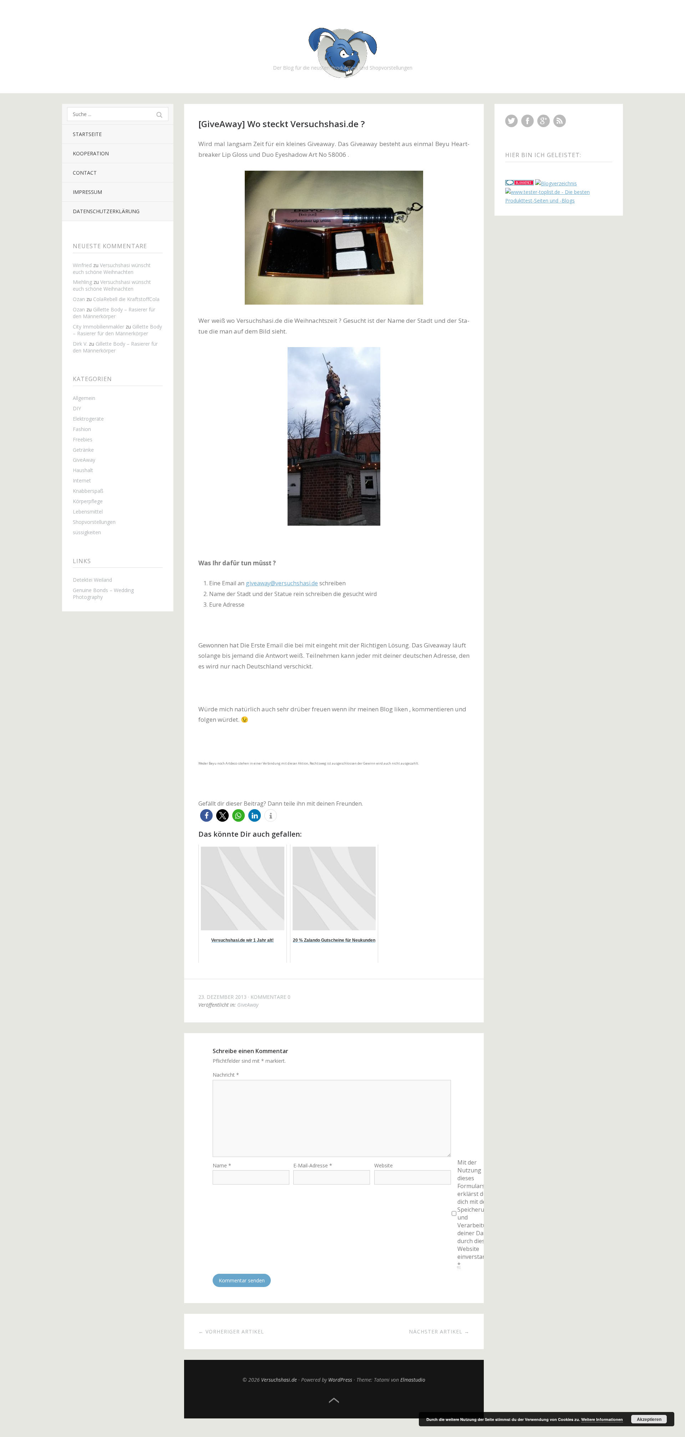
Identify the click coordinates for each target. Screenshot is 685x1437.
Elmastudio (412, 1379)
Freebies (82, 439)
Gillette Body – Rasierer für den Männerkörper (114, 313)
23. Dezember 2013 (222, 996)
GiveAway (84, 459)
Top (334, 1400)
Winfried (82, 265)
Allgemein (84, 398)
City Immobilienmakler (98, 326)
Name (222, 1165)
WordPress (340, 1379)
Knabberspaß (88, 490)
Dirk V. (80, 343)
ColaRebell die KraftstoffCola (126, 299)
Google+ (543, 121)
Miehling (82, 282)
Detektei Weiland (92, 579)
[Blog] (556, 183)
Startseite (87, 134)
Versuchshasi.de (279, 1379)
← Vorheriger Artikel (231, 1331)
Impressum (87, 192)
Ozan (79, 299)
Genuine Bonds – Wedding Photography (103, 593)
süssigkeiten (87, 532)
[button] (206, 815)
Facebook (527, 121)
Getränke (83, 449)
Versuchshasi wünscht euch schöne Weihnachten (112, 268)
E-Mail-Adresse (312, 1165)
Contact (85, 172)
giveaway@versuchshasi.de (282, 583)
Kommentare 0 (270, 996)
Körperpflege (88, 501)
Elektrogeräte (88, 418)
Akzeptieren (649, 1419)
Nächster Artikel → (439, 1331)
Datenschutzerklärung (106, 211)
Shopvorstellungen (94, 522)
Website (383, 1165)
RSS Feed (559, 121)
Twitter (511, 121)
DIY (77, 408)
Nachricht (226, 1074)
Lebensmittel (88, 511)
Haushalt (83, 470)
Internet (82, 480)
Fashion (82, 429)
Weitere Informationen (602, 1419)
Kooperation (91, 153)
